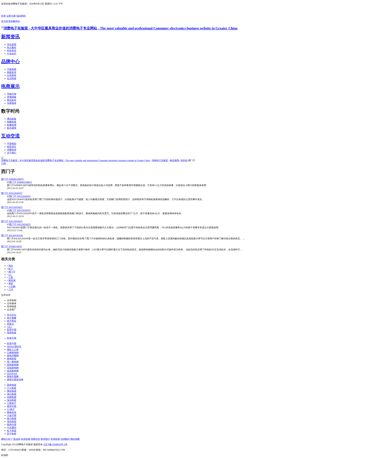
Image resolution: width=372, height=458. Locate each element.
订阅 (3, 163)
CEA (9, 327)
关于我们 (11, 153)
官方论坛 (11, 315)
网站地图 (75, 439)
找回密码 (21, 16)
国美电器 (11, 332)
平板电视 (11, 69)
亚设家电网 (13, 371)
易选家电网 (13, 365)
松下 (10, 268)
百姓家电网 (13, 368)
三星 (10, 277)
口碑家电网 (13, 352)
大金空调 (11, 415)
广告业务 (15, 439)
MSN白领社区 (14, 346)
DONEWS (12, 374)
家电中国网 (13, 376)
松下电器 (11, 430)
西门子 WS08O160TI (11, 246)
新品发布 (11, 100)
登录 (3, 16)
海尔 (10, 265)
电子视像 (11, 318)
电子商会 (11, 321)
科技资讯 (11, 50)
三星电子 (11, 403)
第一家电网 (13, 361)
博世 (10, 283)
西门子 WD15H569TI (11, 207)
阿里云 (10, 324)
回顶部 (4, 455)
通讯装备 (11, 119)
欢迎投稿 (25, 439)
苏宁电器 (11, 433)
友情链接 (55, 439)
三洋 (10, 289)
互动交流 (10, 135)
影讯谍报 (11, 128)
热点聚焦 (11, 47)
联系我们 (45, 439)
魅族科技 (11, 412)
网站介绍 (5, 439)
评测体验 (11, 97)
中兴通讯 (11, 427)
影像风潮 (11, 125)
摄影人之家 (13, 349)
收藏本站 (15, 21)
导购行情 (11, 94)
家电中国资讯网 (15, 379)
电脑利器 (11, 122)
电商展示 (10, 86)
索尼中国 (11, 406)
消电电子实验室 (160, 160)
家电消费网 (13, 355)
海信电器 (11, 400)
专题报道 (11, 103)
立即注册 (11, 16)
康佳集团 (11, 391)
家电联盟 (11, 358)
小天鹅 (11, 286)
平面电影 (11, 143)
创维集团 (11, 397)
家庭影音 (11, 72)
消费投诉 (11, 149)
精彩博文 (11, 146)
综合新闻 (11, 44)
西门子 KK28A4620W (12, 235)
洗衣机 (183, 160)
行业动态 (11, 53)
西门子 (11, 272)
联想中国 (11, 424)
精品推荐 (174, 160)
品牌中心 (10, 61)
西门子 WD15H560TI (11, 221)
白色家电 (11, 75)
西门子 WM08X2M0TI (12, 179)
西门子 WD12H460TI (11, 193)
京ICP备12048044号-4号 (55, 444)
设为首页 (5, 21)
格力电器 (11, 418)
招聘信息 (35, 439)
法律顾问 (65, 439)
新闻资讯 (10, 36)
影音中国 (11, 329)
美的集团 (11, 421)
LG (10, 274)
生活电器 (11, 78)
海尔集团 (11, 394)
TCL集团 (11, 388)
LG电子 (11, 409)
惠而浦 (11, 280)
